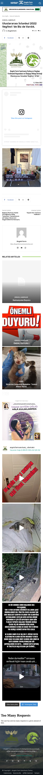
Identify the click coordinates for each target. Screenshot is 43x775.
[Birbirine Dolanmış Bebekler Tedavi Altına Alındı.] (21, 368)
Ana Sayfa (5, 16)
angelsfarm (12, 31)
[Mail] (21, 247)
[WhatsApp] (25, 247)
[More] (28, 38)
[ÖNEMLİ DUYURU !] (21, 325)
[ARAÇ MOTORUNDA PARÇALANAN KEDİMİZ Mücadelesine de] (21, 528)
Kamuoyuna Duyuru (21, 300)
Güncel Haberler (15, 16)
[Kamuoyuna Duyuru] (21, 281)
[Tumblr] (30, 761)
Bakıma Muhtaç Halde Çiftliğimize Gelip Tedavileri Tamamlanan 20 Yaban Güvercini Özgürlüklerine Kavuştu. (11, 216)
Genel (21, 381)
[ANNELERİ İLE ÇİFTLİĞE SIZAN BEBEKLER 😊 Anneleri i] (21, 577)
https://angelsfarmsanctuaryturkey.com (21, 244)
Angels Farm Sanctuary (24, 755)
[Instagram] (18, 247)
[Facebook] (7, 761)
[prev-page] (3, 393)
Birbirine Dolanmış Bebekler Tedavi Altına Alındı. (21, 385)
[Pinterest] (24, 761)
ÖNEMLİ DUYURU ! (22, 343)
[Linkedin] (18, 761)
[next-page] (7, 393)
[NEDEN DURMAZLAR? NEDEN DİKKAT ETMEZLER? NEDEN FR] (21, 676)
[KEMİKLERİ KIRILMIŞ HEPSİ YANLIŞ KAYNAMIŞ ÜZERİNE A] (21, 478)
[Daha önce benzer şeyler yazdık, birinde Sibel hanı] (21, 627)
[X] (36, 761)
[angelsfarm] (4, 30)
